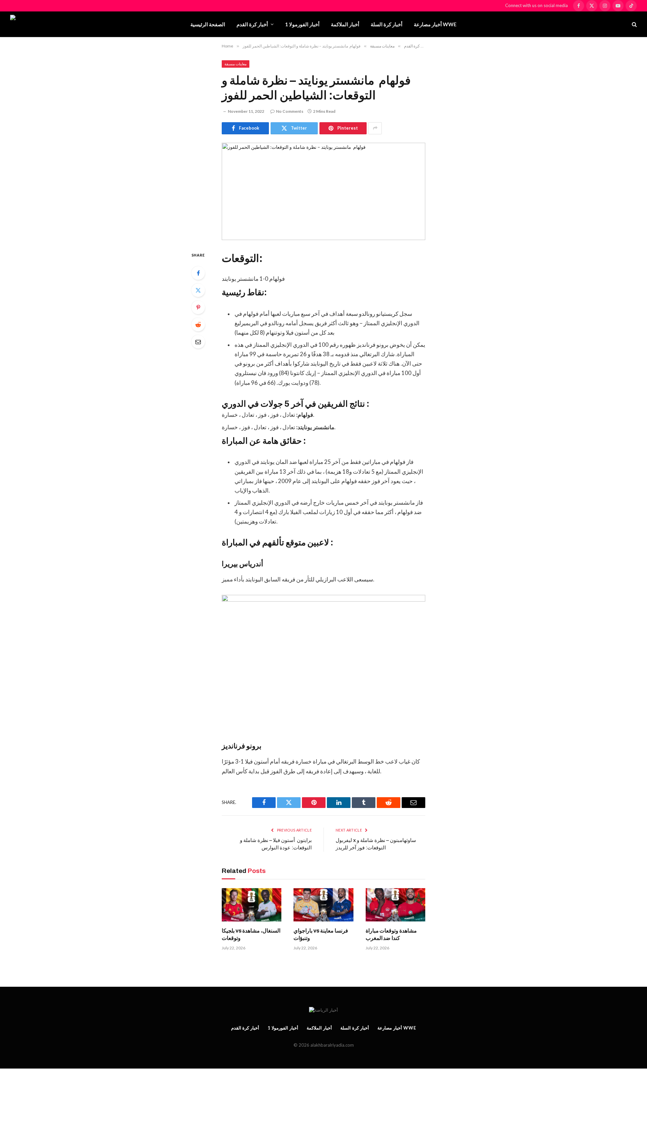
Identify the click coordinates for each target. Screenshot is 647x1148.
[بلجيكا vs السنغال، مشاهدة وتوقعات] (251, 905)
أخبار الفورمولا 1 (302, 24)
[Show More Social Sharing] (375, 128)
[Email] (198, 341)
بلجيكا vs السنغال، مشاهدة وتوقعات (251, 934)
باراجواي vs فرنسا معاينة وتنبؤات (321, 934)
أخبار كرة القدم (252, 24)
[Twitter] (198, 290)
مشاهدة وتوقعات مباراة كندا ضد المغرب (391, 934)
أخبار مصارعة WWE (435, 24)
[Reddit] (198, 324)
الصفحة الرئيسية (207, 24)
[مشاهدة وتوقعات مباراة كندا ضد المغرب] (395, 905)
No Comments (289, 111)
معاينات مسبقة (235, 64)
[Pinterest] (198, 307)
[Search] (633, 24)
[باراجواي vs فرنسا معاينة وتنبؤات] (323, 905)
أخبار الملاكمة (345, 24)
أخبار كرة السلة (386, 24)
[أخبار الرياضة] (48, 24)
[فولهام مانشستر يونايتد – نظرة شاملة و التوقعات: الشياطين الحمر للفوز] (323, 191)
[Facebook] (198, 273)
